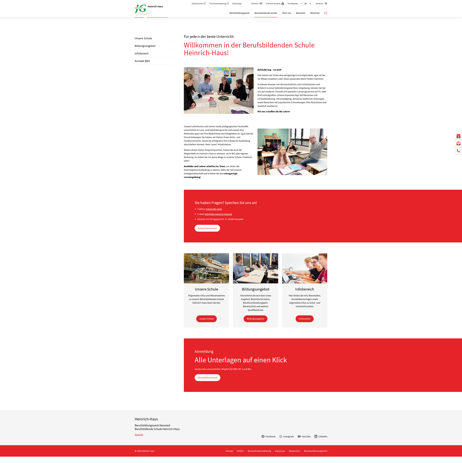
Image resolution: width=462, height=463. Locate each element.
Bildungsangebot (145, 46)
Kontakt (139, 434)
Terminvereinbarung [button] (217, 3)
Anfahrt (240, 451)
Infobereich (142, 53)
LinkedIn (322, 436)
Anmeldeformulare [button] (207, 377)
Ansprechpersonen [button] (207, 228)
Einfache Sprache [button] (273, 3)
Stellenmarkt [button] (197, 3)
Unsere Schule (143, 38)
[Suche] (325, 13)
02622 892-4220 (214, 208)
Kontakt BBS (142, 61)
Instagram (288, 436)
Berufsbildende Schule (265, 12)
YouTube (306, 436)
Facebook (271, 436)
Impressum (280, 451)
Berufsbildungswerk (239, 12)
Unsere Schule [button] (206, 318)
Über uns (286, 12)
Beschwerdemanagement (315, 451)
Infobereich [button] (305, 318)
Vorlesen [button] (254, 3)
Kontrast (319, 3)
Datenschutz (294, 451)
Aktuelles (300, 12)
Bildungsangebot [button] (255, 318)
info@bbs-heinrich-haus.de (218, 214)
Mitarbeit (315, 12)
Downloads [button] (236, 3)
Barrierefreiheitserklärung (259, 451)
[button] (301, 3)
